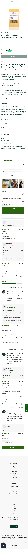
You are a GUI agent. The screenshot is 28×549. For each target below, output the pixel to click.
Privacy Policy (14, 471)
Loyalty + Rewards (14, 467)
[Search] (22, 1)
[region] (13, 183)
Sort (11, 217)
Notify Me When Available (6, 143)
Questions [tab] (12, 205)
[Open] (3, 545)
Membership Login (14, 486)
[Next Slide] (23, 183)
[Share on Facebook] (1, 140)
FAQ (14, 495)
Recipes (14, 508)
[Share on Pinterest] (8, 140)
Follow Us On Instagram (14, 491)
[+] (7, 43)
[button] (13, 164)
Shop (14, 504)
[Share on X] (4, 140)
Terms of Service (14, 473)
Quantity (3, 41)
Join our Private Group (14, 493)
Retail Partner (14, 513)
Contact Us (14, 488)
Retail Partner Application (14, 469)
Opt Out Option (14, 477)
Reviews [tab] (5, 205)
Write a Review (15, 212)
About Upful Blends (14, 466)
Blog (14, 506)
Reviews (14, 511)
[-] (2, 43)
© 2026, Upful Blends (14, 545)
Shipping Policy (14, 489)
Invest (14, 475)
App (14, 510)
